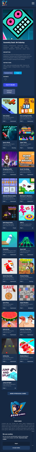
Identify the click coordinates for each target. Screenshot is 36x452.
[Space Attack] (9, 132)
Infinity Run (6, 356)
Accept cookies (16, 447)
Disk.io (22, 222)
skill (28, 48)
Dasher (5, 48)
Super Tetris (23, 142)
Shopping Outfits (7, 169)
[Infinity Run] (9, 346)
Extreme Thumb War (25, 329)
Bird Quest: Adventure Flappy (28, 196)
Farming (31, 281)
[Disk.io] (26, 212)
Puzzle (14, 228)
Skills (27, 47)
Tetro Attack (6, 115)
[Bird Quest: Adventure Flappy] (26, 186)
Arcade (5, 45)
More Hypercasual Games (18, 393)
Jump (11, 47)
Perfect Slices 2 (24, 356)
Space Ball (23, 249)
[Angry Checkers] (26, 293)
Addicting (20, 45)
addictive (18, 48)
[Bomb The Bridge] (26, 159)
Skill (22, 47)
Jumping (17, 47)
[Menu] (33, 3)
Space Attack (6, 142)
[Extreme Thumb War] (26, 319)
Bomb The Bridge (24, 169)
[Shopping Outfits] (9, 159)
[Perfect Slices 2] (26, 346)
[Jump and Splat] (9, 373)
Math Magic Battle (8, 222)
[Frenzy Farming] (26, 266)
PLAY (4, 121)
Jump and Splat (7, 382)
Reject (16, 443)
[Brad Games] (4, 3)
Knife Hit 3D (6, 329)
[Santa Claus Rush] (9, 266)
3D (15, 388)
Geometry (6, 47)
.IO (32, 228)
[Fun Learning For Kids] (26, 106)
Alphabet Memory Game (9, 196)
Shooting (14, 147)
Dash (26, 45)
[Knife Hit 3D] (9, 319)
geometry (11, 48)
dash (24, 48)
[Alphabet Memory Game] (9, 186)
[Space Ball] (26, 239)
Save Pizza (6, 302)
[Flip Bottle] (9, 239)
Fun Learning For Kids (26, 115)
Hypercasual (12, 45)
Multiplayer (30, 308)
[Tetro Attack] (9, 106)
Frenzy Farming (24, 276)
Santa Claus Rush (7, 276)
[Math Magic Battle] (9, 212)
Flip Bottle (5, 249)
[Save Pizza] (9, 293)
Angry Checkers (24, 302)
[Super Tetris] (26, 132)
